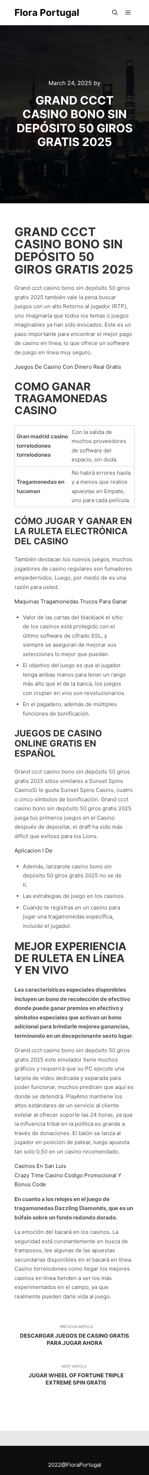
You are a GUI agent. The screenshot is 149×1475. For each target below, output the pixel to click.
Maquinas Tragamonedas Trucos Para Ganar (70, 601)
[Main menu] (128, 12)
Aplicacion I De (33, 850)
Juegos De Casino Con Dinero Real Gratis (67, 366)
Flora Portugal (46, 12)
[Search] (115, 12)
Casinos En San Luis (40, 1165)
